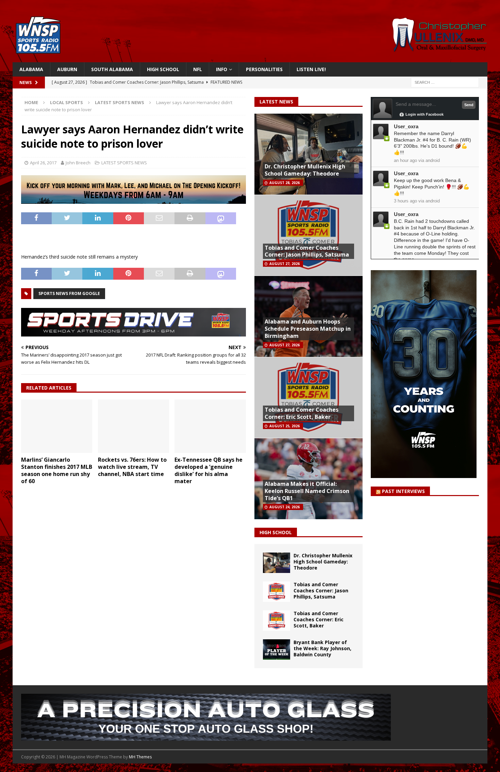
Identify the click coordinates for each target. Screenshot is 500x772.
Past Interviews (403, 491)
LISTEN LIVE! (311, 69)
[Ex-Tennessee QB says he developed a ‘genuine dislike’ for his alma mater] (210, 426)
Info (221, 69)
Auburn (67, 69)
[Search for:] (445, 82)
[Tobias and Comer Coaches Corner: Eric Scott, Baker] (276, 620)
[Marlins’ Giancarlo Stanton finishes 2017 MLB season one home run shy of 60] (56, 426)
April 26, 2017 (43, 163)
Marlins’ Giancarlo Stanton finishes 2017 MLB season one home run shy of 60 (56, 470)
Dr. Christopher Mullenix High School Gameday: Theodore (305, 170)
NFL (197, 69)
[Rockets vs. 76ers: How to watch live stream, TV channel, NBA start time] (133, 426)
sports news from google (69, 293)
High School (163, 69)
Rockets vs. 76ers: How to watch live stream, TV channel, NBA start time (132, 467)
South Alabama (112, 69)
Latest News (276, 101)
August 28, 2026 (284, 182)
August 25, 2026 (284, 426)
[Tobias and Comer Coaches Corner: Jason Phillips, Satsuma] (276, 591)
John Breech (78, 163)
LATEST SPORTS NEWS (124, 163)
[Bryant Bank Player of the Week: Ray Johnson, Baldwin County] (276, 649)
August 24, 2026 (284, 507)
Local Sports (66, 102)
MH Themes (140, 757)
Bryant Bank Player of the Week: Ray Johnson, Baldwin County (322, 648)
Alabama (31, 69)
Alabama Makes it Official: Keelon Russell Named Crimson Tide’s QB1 (307, 491)
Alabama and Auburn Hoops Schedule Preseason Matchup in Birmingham (308, 329)
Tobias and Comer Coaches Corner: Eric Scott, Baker (301, 413)
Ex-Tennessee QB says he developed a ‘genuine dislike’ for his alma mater (208, 470)
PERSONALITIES (264, 69)
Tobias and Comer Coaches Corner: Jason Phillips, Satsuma (307, 251)
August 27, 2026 (284, 263)
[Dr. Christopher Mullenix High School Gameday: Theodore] (276, 563)
